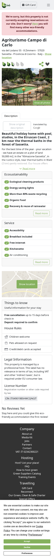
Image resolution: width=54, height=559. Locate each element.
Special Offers (27, 499)
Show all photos (42, 102)
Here (35, 23)
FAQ (27, 466)
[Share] (41, 65)
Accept (27, 541)
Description (11, 116)
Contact (27, 448)
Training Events (27, 477)
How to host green (27, 470)
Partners (27, 444)
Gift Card (30, 5)
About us (27, 433)
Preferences (27, 553)
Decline (27, 547)
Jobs (27, 441)
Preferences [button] (35, 534)
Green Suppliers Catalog (27, 473)
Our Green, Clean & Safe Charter (27, 495)
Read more (29, 168)
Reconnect (27, 491)
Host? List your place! (27, 462)
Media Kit (27, 437)
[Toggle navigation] (48, 5)
